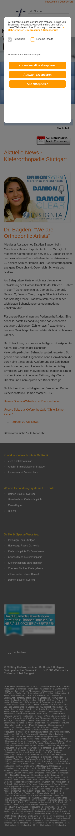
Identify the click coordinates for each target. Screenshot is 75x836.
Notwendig (19, 38)
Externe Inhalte (44, 38)
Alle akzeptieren (37, 84)
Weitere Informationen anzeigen (24, 54)
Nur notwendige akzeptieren (37, 65)
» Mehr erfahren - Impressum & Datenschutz (36, 28)
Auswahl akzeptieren (37, 74)
